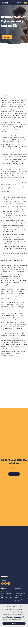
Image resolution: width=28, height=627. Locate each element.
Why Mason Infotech (20, 593)
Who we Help (18, 591)
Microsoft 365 (4, 602)
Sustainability (18, 599)
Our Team (17, 597)
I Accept (14, 623)
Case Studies (18, 601)
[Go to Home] (4, 2)
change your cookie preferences (15, 617)
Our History (18, 595)
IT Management (5, 591)
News (16, 602)
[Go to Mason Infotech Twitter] (5, 583)
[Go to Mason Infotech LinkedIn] (8, 583)
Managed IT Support (6, 593)
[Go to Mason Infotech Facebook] (2, 583)
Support (19, 2)
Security (6, 37)
